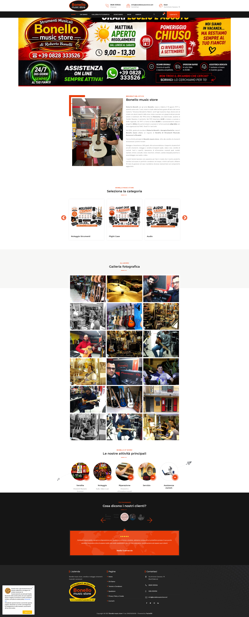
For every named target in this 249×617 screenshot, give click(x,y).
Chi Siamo (83, 14)
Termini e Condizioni (115, 586)
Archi (73, 236)
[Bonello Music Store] (78, 6)
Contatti (173, 14)
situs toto (173, 124)
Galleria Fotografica (100, 14)
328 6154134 (153, 591)
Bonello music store (115, 613)
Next (183, 216)
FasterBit (149, 613)
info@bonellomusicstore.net (142, 5)
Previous (62, 216)
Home (73, 14)
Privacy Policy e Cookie (116, 596)
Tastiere (151, 236)
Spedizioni (112, 591)
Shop (129, 14)
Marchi (138, 14)
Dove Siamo (118, 14)
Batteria (113, 236)
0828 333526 (115, 5)
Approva (27, 612)
